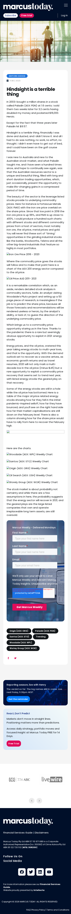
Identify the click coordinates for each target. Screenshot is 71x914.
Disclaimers (42, 832)
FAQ (28, 909)
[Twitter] (31, 872)
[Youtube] (49, 872)
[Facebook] (22, 872)
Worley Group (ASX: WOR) (23, 648)
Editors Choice (17, 76)
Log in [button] (64, 15)
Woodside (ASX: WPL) (21, 642)
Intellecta (39, 890)
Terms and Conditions (58, 909)
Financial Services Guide (18, 832)
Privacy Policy (38, 909)
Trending (41, 636)
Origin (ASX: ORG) (19, 631)
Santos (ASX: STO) (19, 636)
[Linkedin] (40, 872)
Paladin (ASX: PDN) (45, 631)
